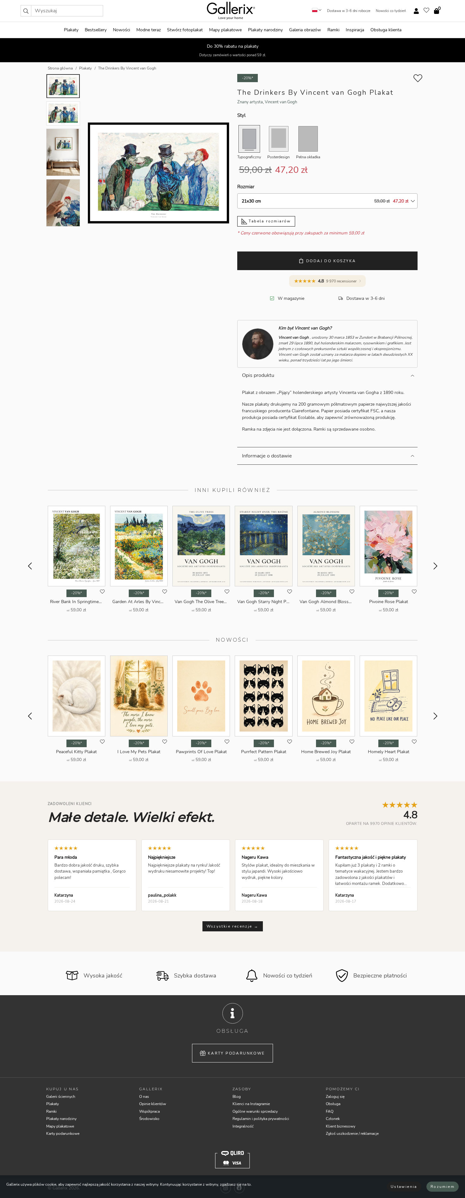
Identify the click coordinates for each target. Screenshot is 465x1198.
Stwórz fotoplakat (185, 30)
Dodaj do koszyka (331, 260)
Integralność (243, 1126)
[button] (26, 11)
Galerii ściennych (60, 1096)
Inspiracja (355, 30)
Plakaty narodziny (265, 30)
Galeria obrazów (305, 30)
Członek (333, 1118)
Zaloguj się (335, 1096)
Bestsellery (96, 30)
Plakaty (71, 30)
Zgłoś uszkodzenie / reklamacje (352, 1133)
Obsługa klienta (385, 30)
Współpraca (149, 1111)
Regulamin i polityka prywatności (260, 1118)
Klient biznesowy (340, 1126)
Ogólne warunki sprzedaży (255, 1111)
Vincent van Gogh (281, 102)
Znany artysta (250, 102)
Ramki (333, 30)
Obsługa (333, 1103)
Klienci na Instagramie (251, 1103)
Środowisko (149, 1118)
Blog (236, 1096)
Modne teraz (148, 30)
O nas (144, 1096)
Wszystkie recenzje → (233, 926)
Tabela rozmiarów (269, 221)
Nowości (121, 30)
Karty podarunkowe (236, 1053)
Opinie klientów (152, 1103)
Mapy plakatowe (225, 30)
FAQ (329, 1111)
